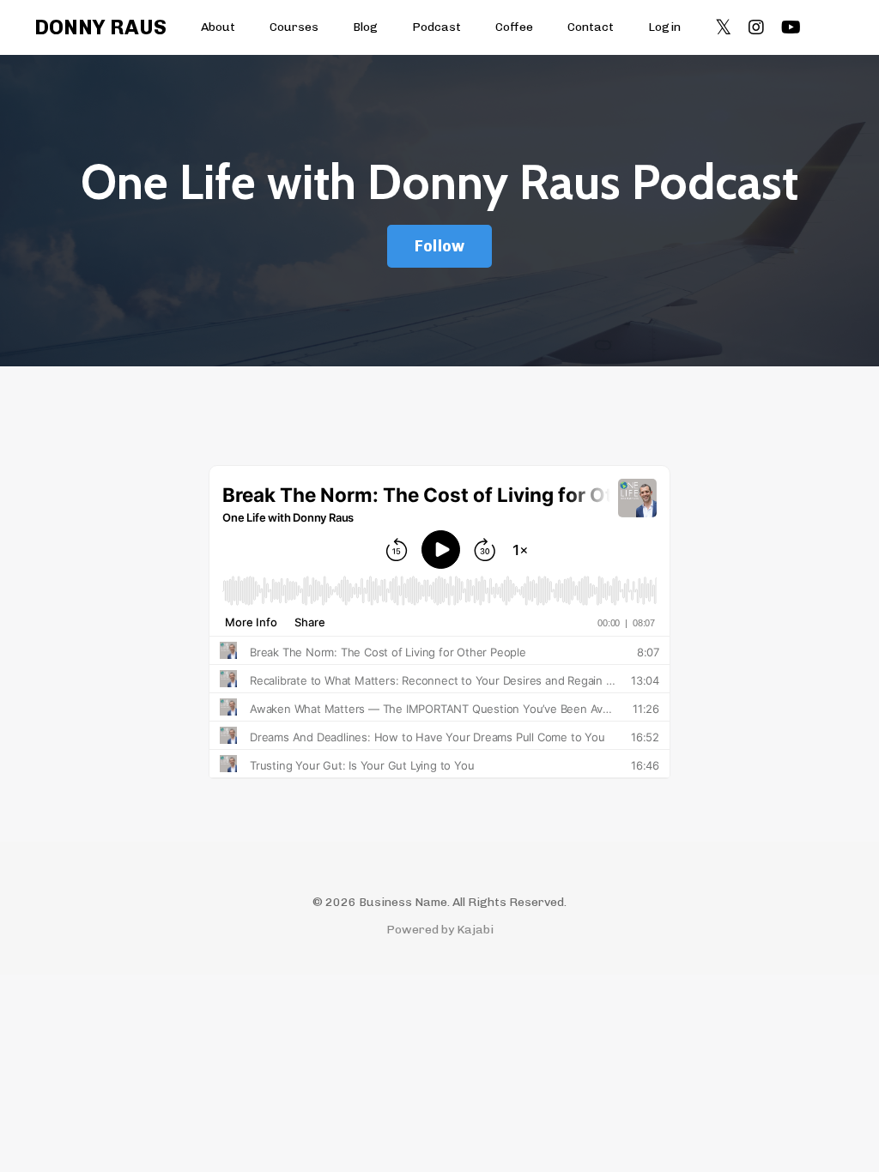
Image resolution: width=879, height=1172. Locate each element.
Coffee (514, 27)
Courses (294, 27)
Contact (590, 27)
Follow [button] (440, 246)
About (218, 27)
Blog (365, 27)
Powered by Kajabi (440, 929)
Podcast (436, 27)
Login (664, 27)
